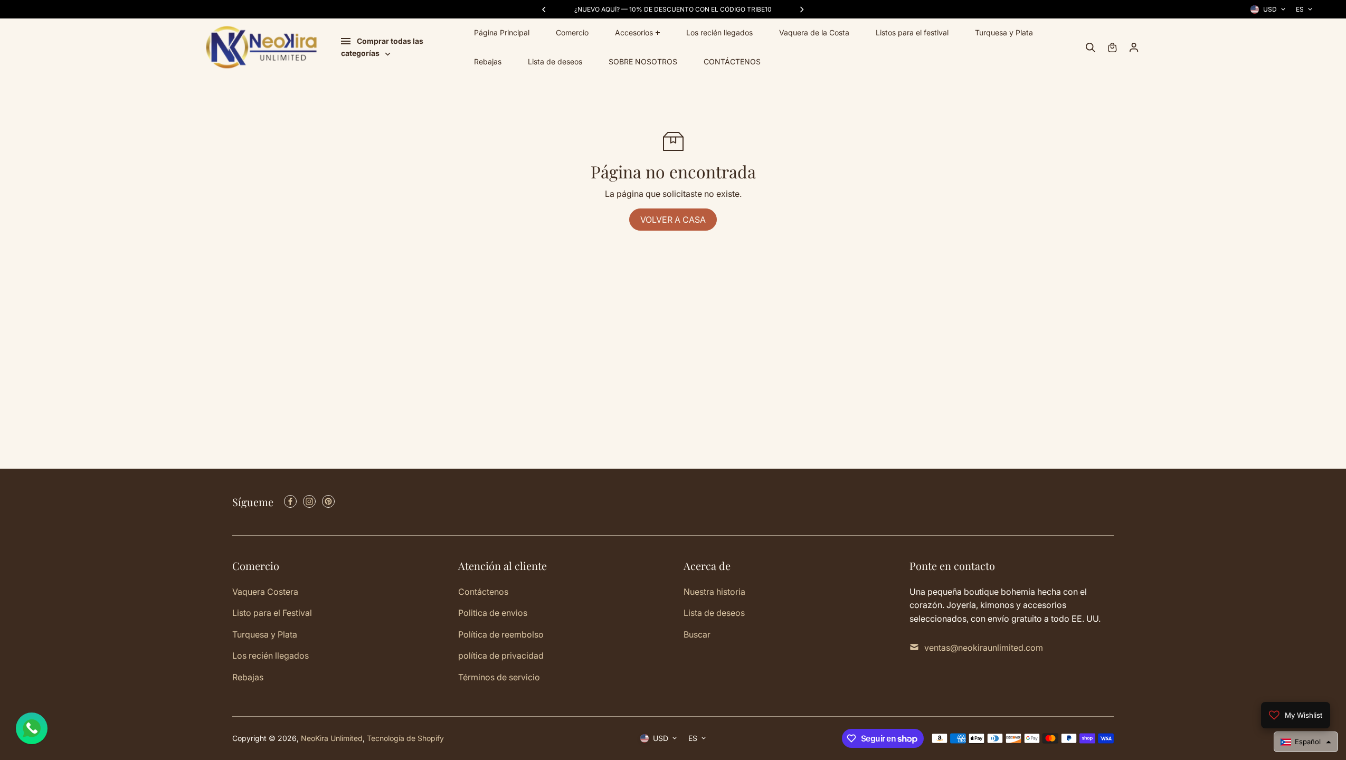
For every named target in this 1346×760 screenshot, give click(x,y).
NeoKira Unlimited (332, 738)
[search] (1090, 47)
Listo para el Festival (272, 612)
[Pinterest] (328, 501)
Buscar (697, 634)
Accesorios (634, 32)
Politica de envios (492, 612)
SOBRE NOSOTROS (643, 61)
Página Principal (501, 32)
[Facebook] (290, 501)
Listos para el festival (912, 32)
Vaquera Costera (265, 591)
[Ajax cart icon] (1112, 47)
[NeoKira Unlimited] (261, 47)
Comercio (572, 32)
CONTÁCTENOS (732, 61)
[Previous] (544, 9)
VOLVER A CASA (673, 219)
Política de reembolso (501, 634)
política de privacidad (501, 655)
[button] (1306, 742)
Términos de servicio (499, 677)
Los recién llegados (719, 32)
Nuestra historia (714, 591)
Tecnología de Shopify (405, 738)
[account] (1133, 47)
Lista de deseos (555, 61)
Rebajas (487, 61)
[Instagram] (309, 501)
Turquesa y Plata (1004, 32)
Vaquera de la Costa (814, 32)
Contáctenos (483, 591)
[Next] (801, 9)
